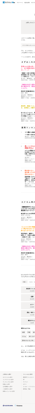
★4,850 (27, 157)
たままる (27, 215)
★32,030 (23, 95)
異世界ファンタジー (26, 96)
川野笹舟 (28, 155)
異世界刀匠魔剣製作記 (27, 91)
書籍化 (30, 78)
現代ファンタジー (29, 159)
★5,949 (23, 239)
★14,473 (23, 118)
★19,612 (23, 217)
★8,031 (27, 136)
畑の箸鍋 (31, 182)
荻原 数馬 (24, 93)
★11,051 (27, 183)
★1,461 (23, 78)
